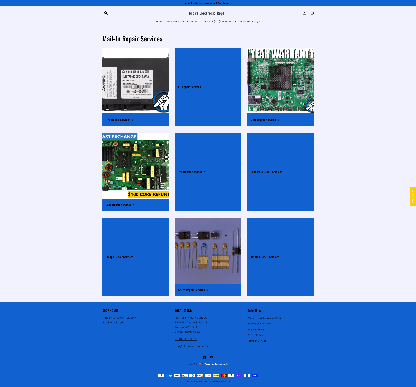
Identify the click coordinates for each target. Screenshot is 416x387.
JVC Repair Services (190, 172)
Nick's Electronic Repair (203, 382)
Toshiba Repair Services (265, 257)
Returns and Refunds (259, 323)
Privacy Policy (255, 335)
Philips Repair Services (119, 257)
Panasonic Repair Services (266, 172)
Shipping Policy (256, 329)
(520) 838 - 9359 (186, 339)
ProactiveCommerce (215, 364)
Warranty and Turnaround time (264, 318)
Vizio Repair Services (263, 120)
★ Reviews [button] (413, 196)
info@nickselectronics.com (192, 346)
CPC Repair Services (118, 120)
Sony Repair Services (118, 205)
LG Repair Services (189, 87)
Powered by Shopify (221, 382)
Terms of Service (256, 340)
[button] (106, 13)
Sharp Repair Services (191, 290)
